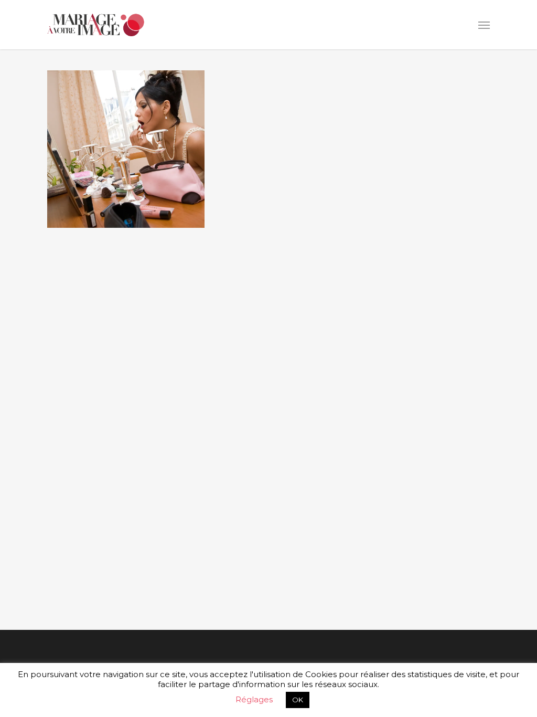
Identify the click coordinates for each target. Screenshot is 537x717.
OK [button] (297, 699)
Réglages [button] (254, 699)
